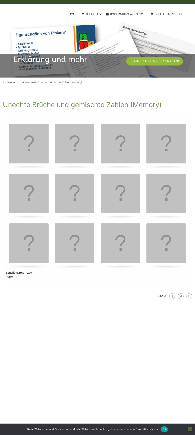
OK (164, 429)
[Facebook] (172, 296)
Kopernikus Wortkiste (128, 14)
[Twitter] (181, 296)
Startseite (9, 82)
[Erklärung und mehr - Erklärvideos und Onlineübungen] (10, 12)
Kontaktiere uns (168, 14)
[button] (29, 144)
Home (73, 14)
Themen (92, 14)
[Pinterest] (189, 296)
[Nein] (190, 429)
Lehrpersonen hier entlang (155, 61)
